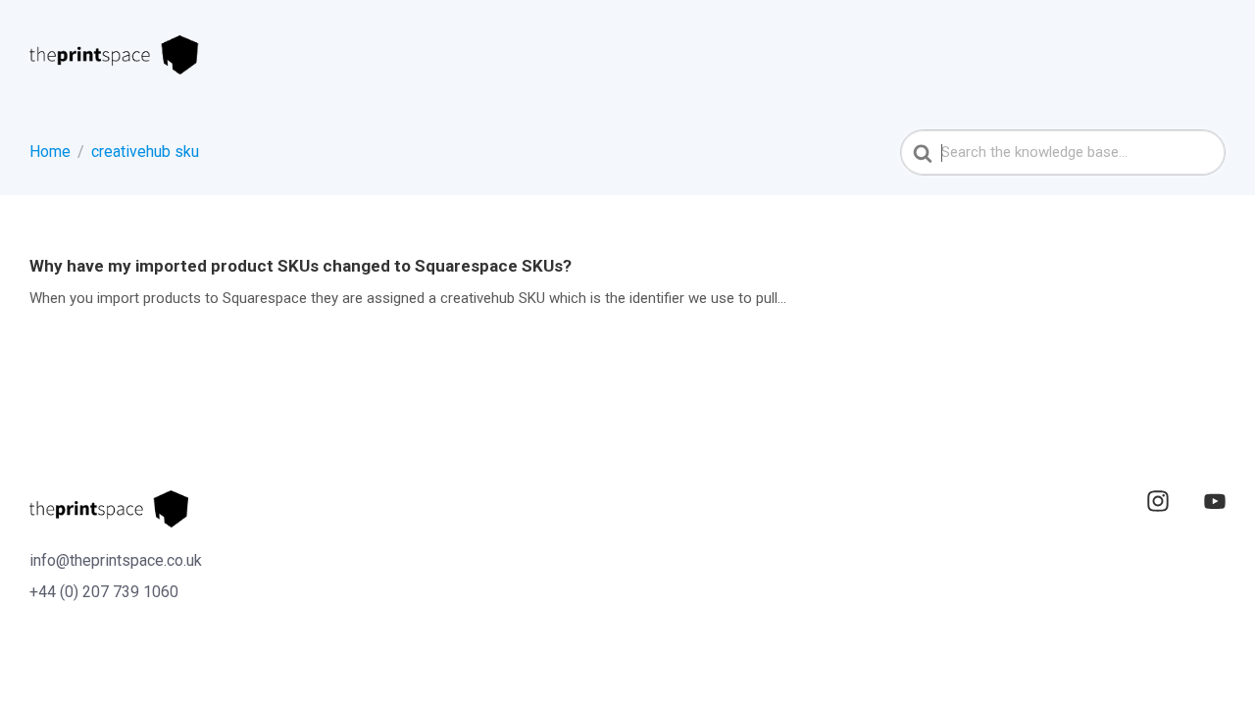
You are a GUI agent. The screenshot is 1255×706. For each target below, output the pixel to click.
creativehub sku (145, 151)
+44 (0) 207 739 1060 (103, 591)
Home (50, 151)
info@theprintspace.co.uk (115, 560)
